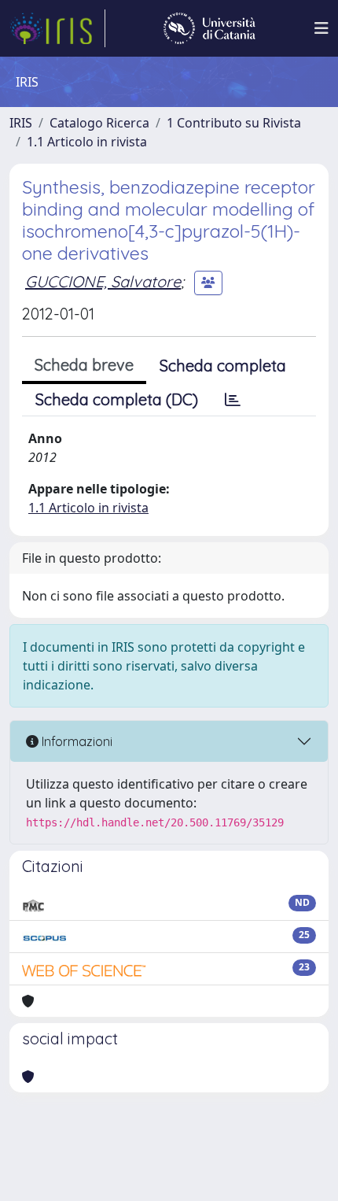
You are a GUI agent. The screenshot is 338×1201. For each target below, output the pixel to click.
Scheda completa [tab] (223, 365)
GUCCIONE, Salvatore (103, 281)
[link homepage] (57, 28)
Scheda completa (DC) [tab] (116, 399)
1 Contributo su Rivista (234, 122)
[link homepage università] (209, 28)
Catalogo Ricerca (99, 122)
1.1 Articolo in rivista (87, 141)
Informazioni (75, 741)
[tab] (232, 399)
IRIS (20, 122)
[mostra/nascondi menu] (321, 28)
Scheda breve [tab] (84, 365)
